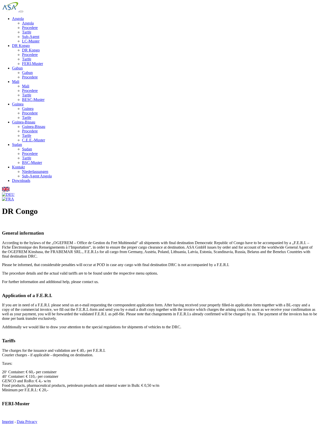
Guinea (18, 104)
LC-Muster (31, 41)
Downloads (21, 180)
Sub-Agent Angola (37, 176)
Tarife (26, 32)
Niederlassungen (35, 171)
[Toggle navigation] (21, 11)
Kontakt (18, 167)
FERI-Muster (32, 63)
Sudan (17, 144)
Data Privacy (27, 422)
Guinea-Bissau (23, 122)
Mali (15, 81)
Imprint (8, 422)
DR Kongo (21, 45)
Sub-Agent (30, 36)
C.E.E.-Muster (33, 140)
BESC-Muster (33, 99)
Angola (18, 18)
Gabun (17, 68)
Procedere (30, 27)
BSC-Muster (32, 162)
